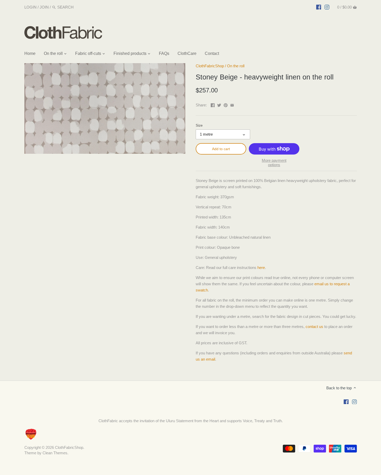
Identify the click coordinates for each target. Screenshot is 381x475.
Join (44, 7)
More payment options (274, 162)
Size (199, 125)
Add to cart (221, 149)
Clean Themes (55, 453)
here (261, 267)
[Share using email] (232, 104)
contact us (314, 326)
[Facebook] (318, 7)
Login (30, 7)
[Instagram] (326, 7)
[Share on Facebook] (213, 104)
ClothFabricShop (210, 66)
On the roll (235, 66)
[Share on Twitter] (219, 104)
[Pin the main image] (226, 104)
